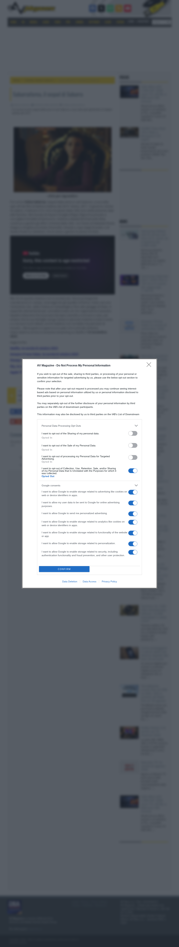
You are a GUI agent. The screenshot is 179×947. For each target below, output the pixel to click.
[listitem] (89, 426)
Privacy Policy (109, 581)
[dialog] (89, 473)
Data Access (89, 581)
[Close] (150, 365)
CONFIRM (64, 569)
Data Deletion (69, 581)
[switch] (132, 433)
